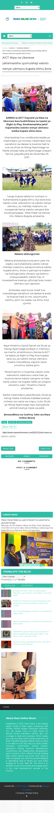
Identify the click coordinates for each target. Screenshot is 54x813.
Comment (27, 585)
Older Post (45, 448)
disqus (27, 456)
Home (5, 48)
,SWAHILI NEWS (33, 76)
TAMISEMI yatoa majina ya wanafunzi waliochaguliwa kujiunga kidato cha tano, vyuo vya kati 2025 (31, 634)
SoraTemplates (21, 786)
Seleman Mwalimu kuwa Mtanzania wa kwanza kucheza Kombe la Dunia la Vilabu (32, 603)
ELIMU (12, 48)
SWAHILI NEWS (23, 48)
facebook (43, 456)
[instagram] (27, 2)
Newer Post (8, 448)
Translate (21, 580)
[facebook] (22, 2)
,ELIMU (23, 76)
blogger (10, 456)
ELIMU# (12, 422)
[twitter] (31, 2)
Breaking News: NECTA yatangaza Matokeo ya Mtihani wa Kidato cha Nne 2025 (32, 593)
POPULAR (9, 585)
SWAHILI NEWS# (24, 422)
